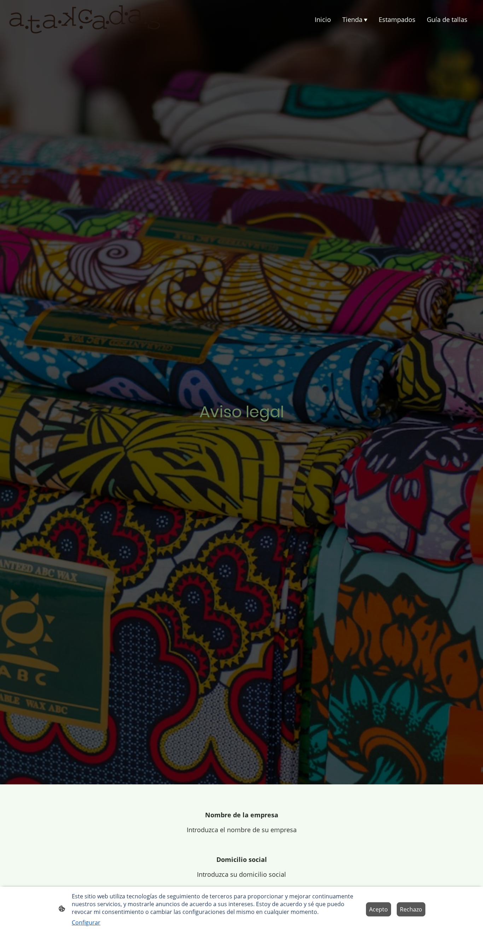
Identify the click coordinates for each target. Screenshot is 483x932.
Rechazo (411, 909)
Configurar (86, 922)
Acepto (378, 909)
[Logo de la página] (84, 19)
